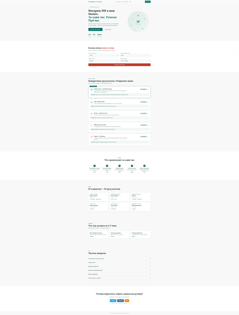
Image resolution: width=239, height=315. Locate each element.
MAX (127, 300)
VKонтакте (120, 300)
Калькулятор (118, 1)
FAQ (130, 1)
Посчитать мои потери (119, 64)
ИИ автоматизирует (123, 58)
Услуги (123, 1)
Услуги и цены (108, 29)
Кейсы (127, 1)
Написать (148, 1)
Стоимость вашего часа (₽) (125, 53)
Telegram (113, 300)
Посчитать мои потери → (95, 29)
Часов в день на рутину (92, 53)
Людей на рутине (91, 58)
